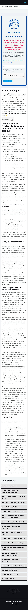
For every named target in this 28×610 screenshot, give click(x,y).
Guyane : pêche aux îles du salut (13, 522)
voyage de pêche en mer (9, 113)
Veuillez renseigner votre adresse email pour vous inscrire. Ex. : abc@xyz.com (12, 70)
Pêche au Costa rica (9, 570)
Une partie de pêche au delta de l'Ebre (13, 497)
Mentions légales (14, 589)
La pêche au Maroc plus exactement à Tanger (10, 491)
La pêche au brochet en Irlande (12, 511)
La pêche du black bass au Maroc (13, 566)
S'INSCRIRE (7, 81)
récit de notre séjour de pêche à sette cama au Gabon (13, 516)
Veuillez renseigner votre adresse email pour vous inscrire (13, 62)
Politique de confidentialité (14, 591)
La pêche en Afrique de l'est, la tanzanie (12, 548)
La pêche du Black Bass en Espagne (10, 560)
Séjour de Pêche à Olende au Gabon (12, 533)
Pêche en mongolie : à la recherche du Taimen (10, 554)
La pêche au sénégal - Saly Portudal (11, 527)
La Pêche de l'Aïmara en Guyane (13, 539)
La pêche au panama (9, 486)
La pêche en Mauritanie (9, 574)
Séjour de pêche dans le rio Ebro (13, 503)
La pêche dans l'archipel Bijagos (13, 543)
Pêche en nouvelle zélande (11, 507)
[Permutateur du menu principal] (25, 2)
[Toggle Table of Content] (11, 119)
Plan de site (14, 593)
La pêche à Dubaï (7, 579)
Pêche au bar (4, 6)
